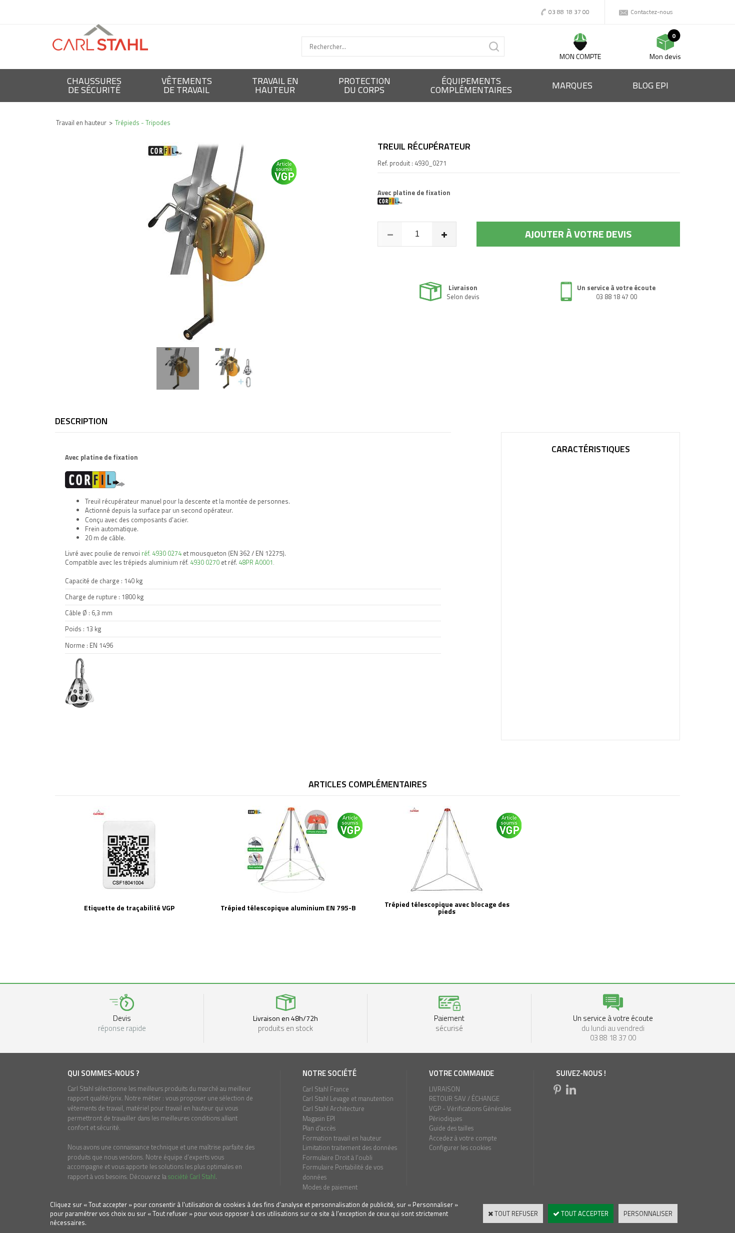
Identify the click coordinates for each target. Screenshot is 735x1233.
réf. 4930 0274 (162, 553)
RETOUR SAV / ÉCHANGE (464, 1098)
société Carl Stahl (192, 1176)
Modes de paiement (330, 1187)
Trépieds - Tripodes (142, 123)
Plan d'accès (319, 1128)
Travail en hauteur (81, 123)
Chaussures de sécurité (94, 85)
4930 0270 (205, 562)
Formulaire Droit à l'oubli (337, 1157)
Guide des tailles (451, 1128)
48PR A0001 (255, 562)
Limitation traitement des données (349, 1147)
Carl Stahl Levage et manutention (348, 1098)
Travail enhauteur (275, 85)
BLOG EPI (650, 85)
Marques (572, 85)
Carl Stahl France (325, 1089)
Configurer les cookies (460, 1147)
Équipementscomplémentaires (471, 85)
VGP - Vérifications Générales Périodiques (470, 1113)
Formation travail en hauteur (342, 1138)
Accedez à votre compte (463, 1138)
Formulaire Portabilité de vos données (342, 1172)
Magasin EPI (318, 1118)
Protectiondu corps (364, 85)
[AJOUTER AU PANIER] (578, 234)
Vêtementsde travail (187, 85)
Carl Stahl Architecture (333, 1108)
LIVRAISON (444, 1089)
